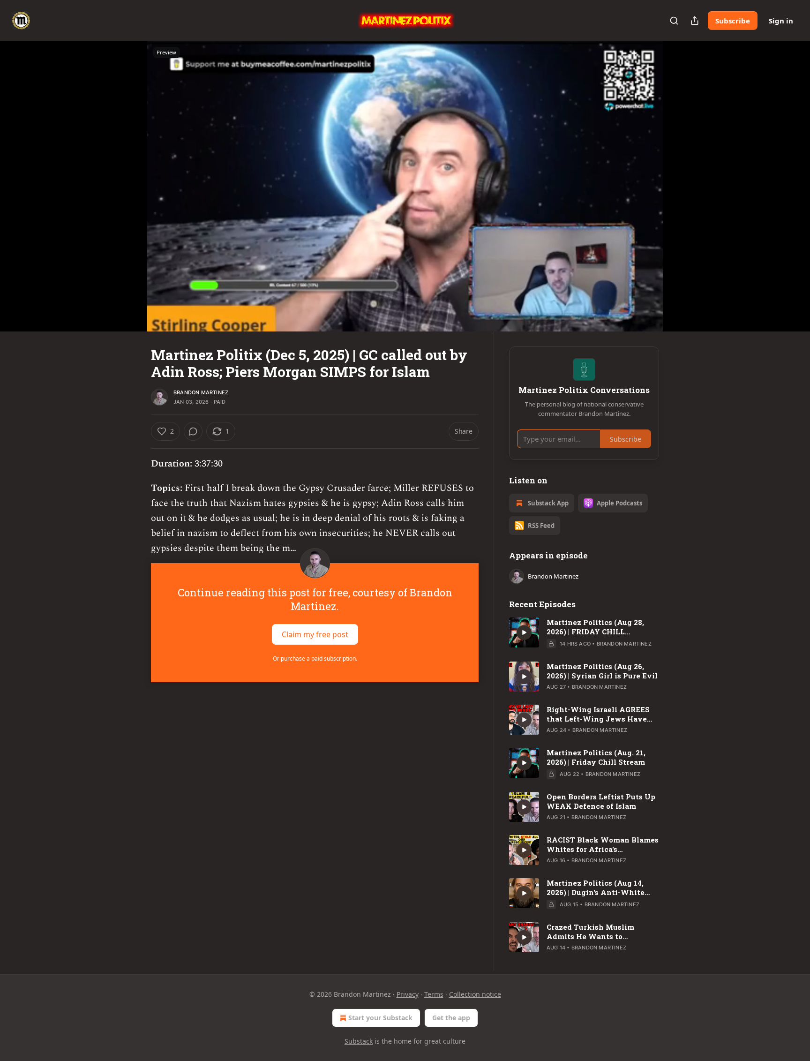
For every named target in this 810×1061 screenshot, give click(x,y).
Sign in (781, 20)
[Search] (674, 20)
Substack (359, 1041)
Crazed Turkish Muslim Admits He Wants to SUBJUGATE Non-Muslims (596, 931)
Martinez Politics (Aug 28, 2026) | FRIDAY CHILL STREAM (595, 626)
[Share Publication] (694, 20)
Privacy (408, 994)
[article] (584, 633)
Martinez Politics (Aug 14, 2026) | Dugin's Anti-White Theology (596, 887)
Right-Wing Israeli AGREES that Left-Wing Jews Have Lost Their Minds (598, 714)
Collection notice (475, 994)
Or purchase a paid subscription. (315, 658)
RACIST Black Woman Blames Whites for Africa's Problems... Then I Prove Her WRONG (603, 844)
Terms (433, 994)
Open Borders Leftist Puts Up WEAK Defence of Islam (601, 801)
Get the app (451, 1017)
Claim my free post (315, 634)
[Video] (128, 175)
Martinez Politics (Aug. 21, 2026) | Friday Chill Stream (596, 757)
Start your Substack (380, 1017)
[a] (524, 632)
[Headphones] (128, 196)
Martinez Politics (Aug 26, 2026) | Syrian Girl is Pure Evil (602, 671)
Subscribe (732, 20)
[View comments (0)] (682, 186)
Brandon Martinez (200, 392)
